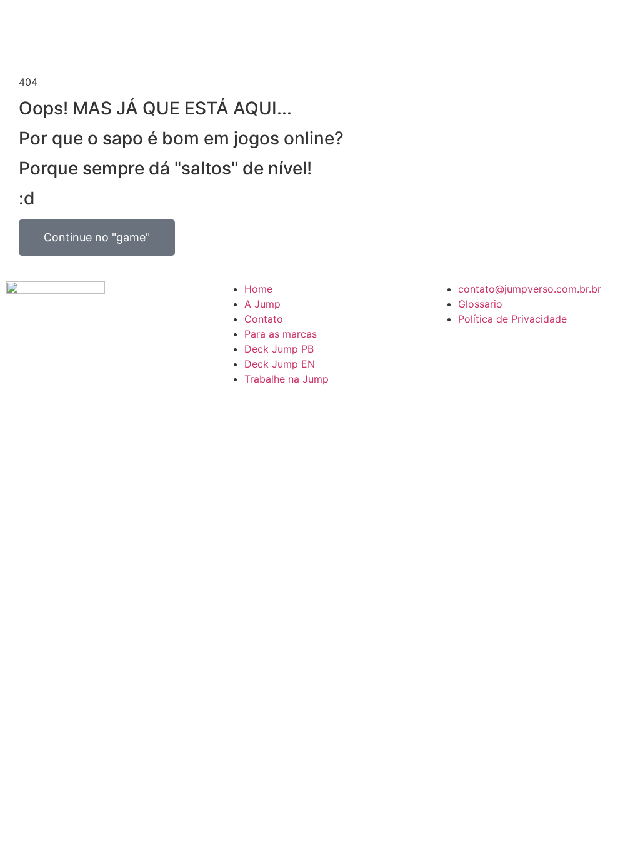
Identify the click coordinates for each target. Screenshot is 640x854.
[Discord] (448, 354)
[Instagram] (483, 354)
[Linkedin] (517, 354)
